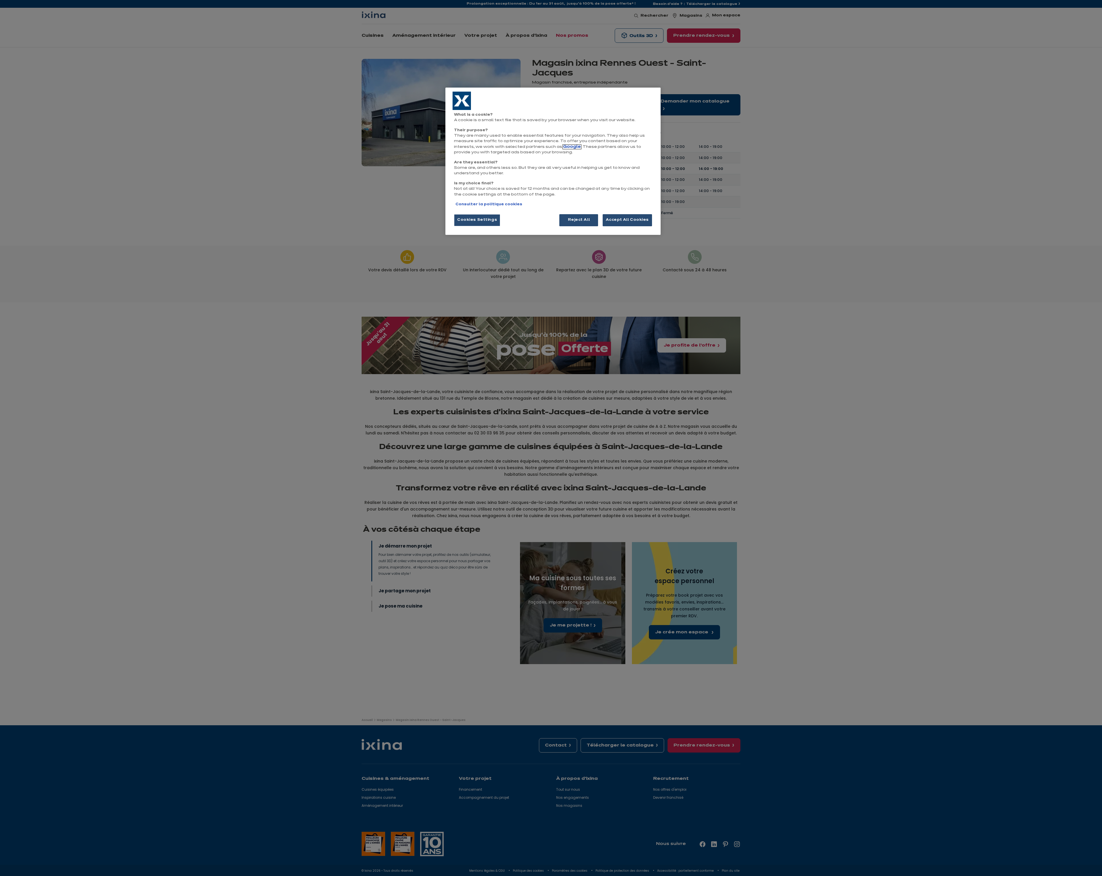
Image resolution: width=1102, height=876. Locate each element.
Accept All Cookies (627, 220)
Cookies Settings (477, 220)
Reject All (579, 220)
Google (572, 147)
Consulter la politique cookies (488, 204)
